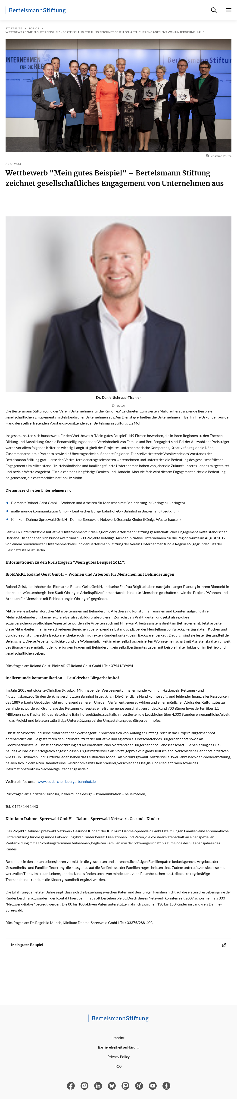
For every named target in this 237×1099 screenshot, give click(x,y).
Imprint (118, 1037)
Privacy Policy (118, 1056)
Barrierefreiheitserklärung (118, 1047)
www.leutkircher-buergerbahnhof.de (66, 781)
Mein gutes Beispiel (27, 944)
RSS (118, 1066)
